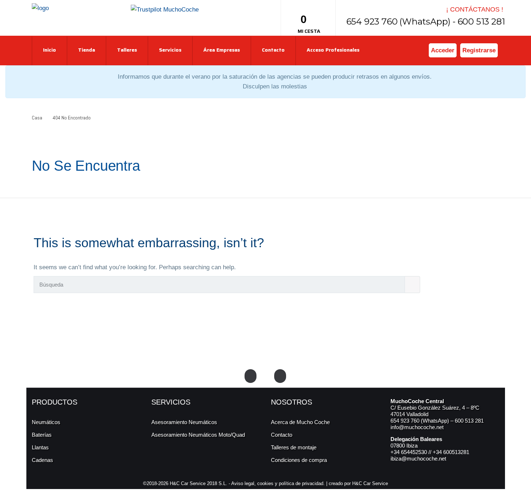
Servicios (170, 50)
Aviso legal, (244, 483)
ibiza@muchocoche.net (418, 458)
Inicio (49, 50)
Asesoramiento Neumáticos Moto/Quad (198, 435)
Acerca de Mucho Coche (300, 422)
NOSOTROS (291, 402)
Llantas (40, 447)
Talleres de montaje (293, 447)
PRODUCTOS (54, 402)
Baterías (42, 435)
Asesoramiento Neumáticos (184, 422)
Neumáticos (46, 422)
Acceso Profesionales (333, 50)
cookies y (268, 483)
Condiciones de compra (299, 460)
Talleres (127, 50)
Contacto (273, 50)
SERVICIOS (170, 402)
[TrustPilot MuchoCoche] (165, 9)
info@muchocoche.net (417, 427)
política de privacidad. (302, 483)
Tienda (86, 50)
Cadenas (42, 460)
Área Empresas (221, 50)
